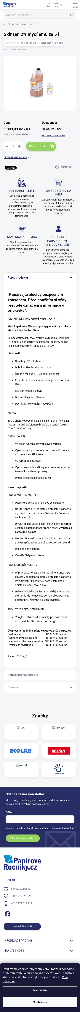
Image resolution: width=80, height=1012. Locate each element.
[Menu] (75, 4)
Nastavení (40, 990)
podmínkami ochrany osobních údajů (55, 828)
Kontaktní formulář (22, 926)
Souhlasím (40, 1002)
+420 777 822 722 (21, 896)
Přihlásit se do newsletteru (22, 838)
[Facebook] (7, 913)
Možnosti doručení (53, 135)
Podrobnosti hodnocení (51, 43)
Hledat (71, 15)
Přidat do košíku (37, 146)
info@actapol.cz (20, 888)
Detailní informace (15, 157)
